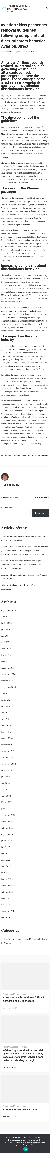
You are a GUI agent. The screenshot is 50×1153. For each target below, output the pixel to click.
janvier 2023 (7, 808)
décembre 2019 (8, 911)
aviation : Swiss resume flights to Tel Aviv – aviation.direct (21, 586)
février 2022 (6, 872)
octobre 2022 (7, 827)
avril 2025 (5, 642)
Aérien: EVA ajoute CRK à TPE (20, 1109)
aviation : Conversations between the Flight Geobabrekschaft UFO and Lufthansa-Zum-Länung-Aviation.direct (21, 564)
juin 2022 (5, 846)
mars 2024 (6, 725)
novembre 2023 (8, 751)
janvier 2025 (7, 661)
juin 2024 (5, 706)
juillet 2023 (6, 770)
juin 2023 (5, 776)
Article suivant (41, 497)
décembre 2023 (8, 744)
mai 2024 (5, 712)
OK (25, 1149)
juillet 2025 (6, 622)
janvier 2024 (7, 738)
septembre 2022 (8, 834)
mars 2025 (6, 648)
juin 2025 (5, 629)
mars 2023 (6, 795)
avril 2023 (5, 789)
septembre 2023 (8, 763)
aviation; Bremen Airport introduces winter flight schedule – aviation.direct (24, 538)
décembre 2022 (8, 815)
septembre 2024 (8, 687)
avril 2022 (5, 859)
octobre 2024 (7, 680)
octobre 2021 (7, 891)
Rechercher (6, 507)
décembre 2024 (8, 667)
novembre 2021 (8, 885)
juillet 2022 (6, 840)
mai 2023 (5, 782)
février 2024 (6, 731)
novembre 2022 (8, 821)
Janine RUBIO (9, 51)
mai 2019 (5, 917)
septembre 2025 (8, 610)
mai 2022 (5, 853)
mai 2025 (5, 635)
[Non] (47, 1143)
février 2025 (6, 654)
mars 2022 (6, 866)
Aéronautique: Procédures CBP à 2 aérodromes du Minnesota (23, 999)
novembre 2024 (8, 674)
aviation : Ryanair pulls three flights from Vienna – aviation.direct (24, 576)
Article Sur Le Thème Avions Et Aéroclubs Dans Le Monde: (26, 456)
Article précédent (10, 497)
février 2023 (6, 802)
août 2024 (5, 693)
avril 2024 (5, 718)
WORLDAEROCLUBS (21, 6)
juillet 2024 (6, 699)
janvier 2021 (7, 898)
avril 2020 (5, 904)
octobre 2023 (7, 757)
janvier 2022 (7, 878)
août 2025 (5, 616)
